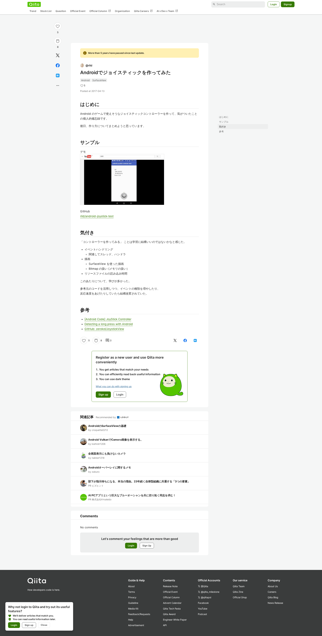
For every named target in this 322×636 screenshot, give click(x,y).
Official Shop (240, 597)
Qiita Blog (273, 597)
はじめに (223, 116)
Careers (272, 591)
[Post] (57, 55)
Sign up (29, 625)
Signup (288, 4)
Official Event (77, 11)
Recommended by (106, 417)
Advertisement (136, 625)
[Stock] (57, 41)
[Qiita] (34, 4)
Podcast (202, 614)
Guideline (133, 602)
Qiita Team (239, 586)
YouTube (202, 608)
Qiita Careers (143, 11)
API (165, 625)
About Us (273, 586)
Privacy (132, 597)
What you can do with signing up (114, 386)
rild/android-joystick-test (97, 216)
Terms (131, 591)
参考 (221, 131)
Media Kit (133, 608)
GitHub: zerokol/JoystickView (104, 329)
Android (85, 80)
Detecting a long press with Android (109, 324)
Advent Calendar (172, 602)
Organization (122, 11)
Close (44, 625)
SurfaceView (99, 80)
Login (273, 4)
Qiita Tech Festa (172, 608)
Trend (33, 11)
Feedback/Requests (139, 614)
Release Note (170, 586)
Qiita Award (169, 614)
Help (130, 619)
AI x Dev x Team (167, 11)
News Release (275, 602)
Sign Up (146, 545)
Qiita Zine (238, 591)
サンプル (223, 121)
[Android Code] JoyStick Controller (108, 319)
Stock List (45, 11)
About (131, 586)
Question (61, 11)
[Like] (57, 26)
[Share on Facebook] (57, 65)
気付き (222, 126)
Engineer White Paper (175, 619)
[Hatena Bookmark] (57, 75)
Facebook (203, 602)
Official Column (100, 11)
